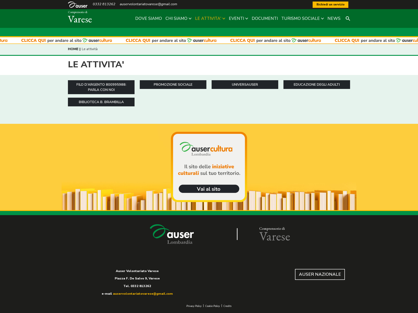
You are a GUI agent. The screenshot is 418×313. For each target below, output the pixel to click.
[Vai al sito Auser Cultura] (209, 167)
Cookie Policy (212, 306)
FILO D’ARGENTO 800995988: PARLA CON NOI (101, 87)
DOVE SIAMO (148, 18)
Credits (227, 306)
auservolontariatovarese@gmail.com (143, 293)
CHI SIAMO (176, 18)
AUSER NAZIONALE (320, 274)
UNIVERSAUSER (245, 84)
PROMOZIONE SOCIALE (173, 84)
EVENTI (236, 18)
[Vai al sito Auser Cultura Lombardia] (209, 40)
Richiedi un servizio (330, 5)
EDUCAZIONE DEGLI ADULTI (317, 84)
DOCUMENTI (265, 18)
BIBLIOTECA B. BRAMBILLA (101, 102)
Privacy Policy (194, 306)
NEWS (333, 18)
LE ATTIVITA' (208, 18)
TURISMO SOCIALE (300, 18)
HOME (73, 49)
